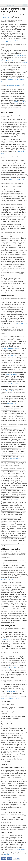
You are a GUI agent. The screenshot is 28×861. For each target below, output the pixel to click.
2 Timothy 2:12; (5, 153)
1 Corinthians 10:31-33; (7, 579)
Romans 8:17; (21, 151)
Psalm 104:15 (21, 596)
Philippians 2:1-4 (9, 390)
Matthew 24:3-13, (19, 55)
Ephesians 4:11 (21, 102)
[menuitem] (2, 1)
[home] (2, 1)
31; (5, 60)
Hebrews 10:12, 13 (6, 42)
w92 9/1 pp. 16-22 (10, 5)
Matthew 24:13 (6, 639)
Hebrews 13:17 (16, 383)
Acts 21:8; (14, 102)
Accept (4, 858)
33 (24, 55)
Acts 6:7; (12, 179)
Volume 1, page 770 (15, 85)
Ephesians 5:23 (12, 355)
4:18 (10, 153)
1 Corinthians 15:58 (10, 691)
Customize (17, 858)
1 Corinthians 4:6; (6, 348)
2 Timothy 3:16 (15, 348)
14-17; (18, 179)
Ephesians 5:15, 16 (14, 698)
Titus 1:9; (9, 383)
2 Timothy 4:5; (5, 698)
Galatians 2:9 (15, 374)
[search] (26, 2)
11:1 (14, 579)
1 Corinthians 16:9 (11, 667)
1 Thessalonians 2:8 (15, 458)
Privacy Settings (7, 854)
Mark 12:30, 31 (20, 499)
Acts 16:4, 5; (9, 374)
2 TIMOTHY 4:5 (7, 17)
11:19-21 (22, 179)
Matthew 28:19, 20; (13, 79)
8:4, (15, 179)
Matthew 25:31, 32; (12, 40)
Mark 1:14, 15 (9, 60)
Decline (10, 858)
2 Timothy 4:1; (21, 40)
